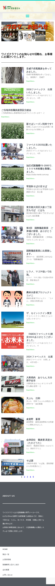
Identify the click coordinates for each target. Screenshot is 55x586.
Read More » (30, 81)
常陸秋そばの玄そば (36, 186)
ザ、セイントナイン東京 (39, 313)
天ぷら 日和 (33, 398)
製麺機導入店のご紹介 (11, 564)
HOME (5, 549)
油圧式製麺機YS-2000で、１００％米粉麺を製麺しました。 (40, 168)
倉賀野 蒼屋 (33, 419)
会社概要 (6, 570)
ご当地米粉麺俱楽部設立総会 (16, 110)
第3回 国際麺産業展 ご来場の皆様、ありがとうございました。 (39, 231)
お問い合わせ (8, 575)
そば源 (29, 460)
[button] (27, 16)
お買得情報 (7, 559)
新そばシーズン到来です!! (39, 124)
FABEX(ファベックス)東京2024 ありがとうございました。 (39, 337)
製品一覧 (6, 554)
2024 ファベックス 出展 (39, 356)
